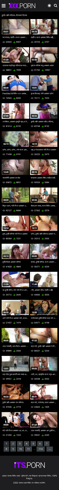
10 (20, 449)
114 (41, 449)
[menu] (4, 6)
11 (28, 449)
